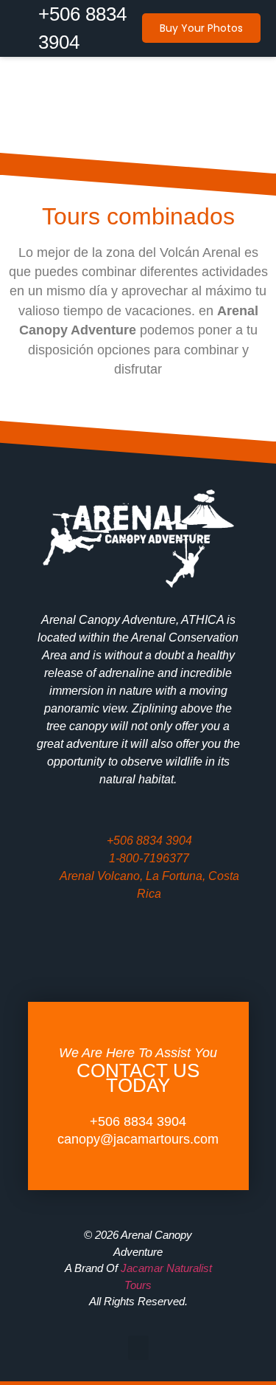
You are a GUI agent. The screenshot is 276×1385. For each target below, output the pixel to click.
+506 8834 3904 (138, 1121)
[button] (138, 137)
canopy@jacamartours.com (138, 1139)
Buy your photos (201, 28)
